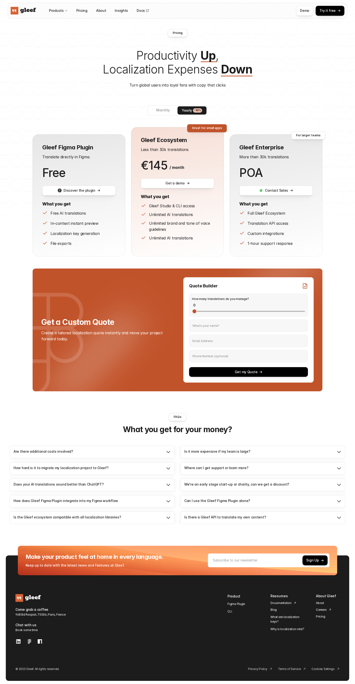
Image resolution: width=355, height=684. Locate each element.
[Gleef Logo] (23, 11)
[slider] (194, 311)
